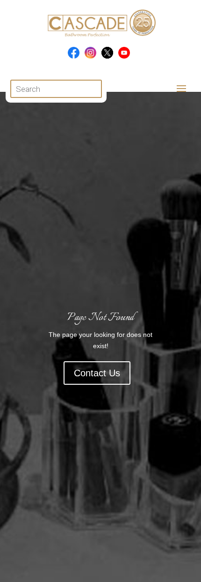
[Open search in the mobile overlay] (56, 89)
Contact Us (97, 373)
